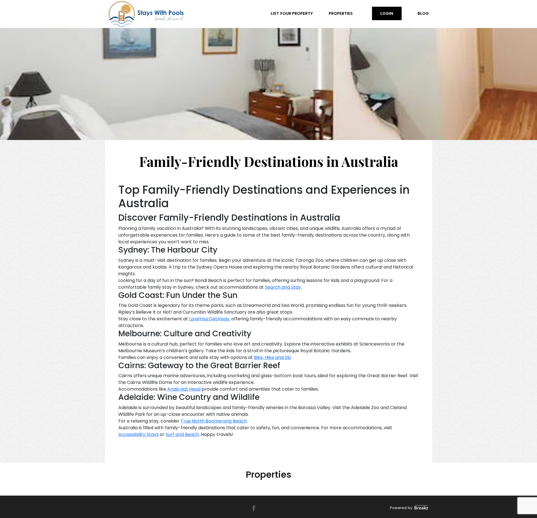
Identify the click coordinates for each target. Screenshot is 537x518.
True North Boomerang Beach (214, 421)
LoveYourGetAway (209, 319)
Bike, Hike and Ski (272, 357)
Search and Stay (283, 287)
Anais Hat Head (184, 389)
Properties (341, 13)
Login (386, 13)
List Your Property (292, 13)
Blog (423, 13)
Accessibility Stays (138, 434)
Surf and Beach (182, 434)
